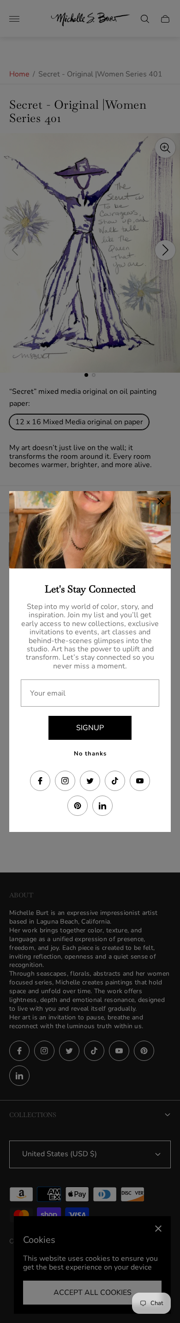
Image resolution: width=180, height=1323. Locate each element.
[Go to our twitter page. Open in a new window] (90, 781)
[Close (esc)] (160, 501)
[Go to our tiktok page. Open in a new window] (115, 781)
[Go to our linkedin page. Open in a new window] (102, 806)
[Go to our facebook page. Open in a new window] (40, 781)
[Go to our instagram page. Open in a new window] (65, 781)
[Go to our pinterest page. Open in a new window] (77, 806)
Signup (90, 728)
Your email (48, 693)
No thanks (90, 753)
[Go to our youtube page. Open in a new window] (140, 781)
